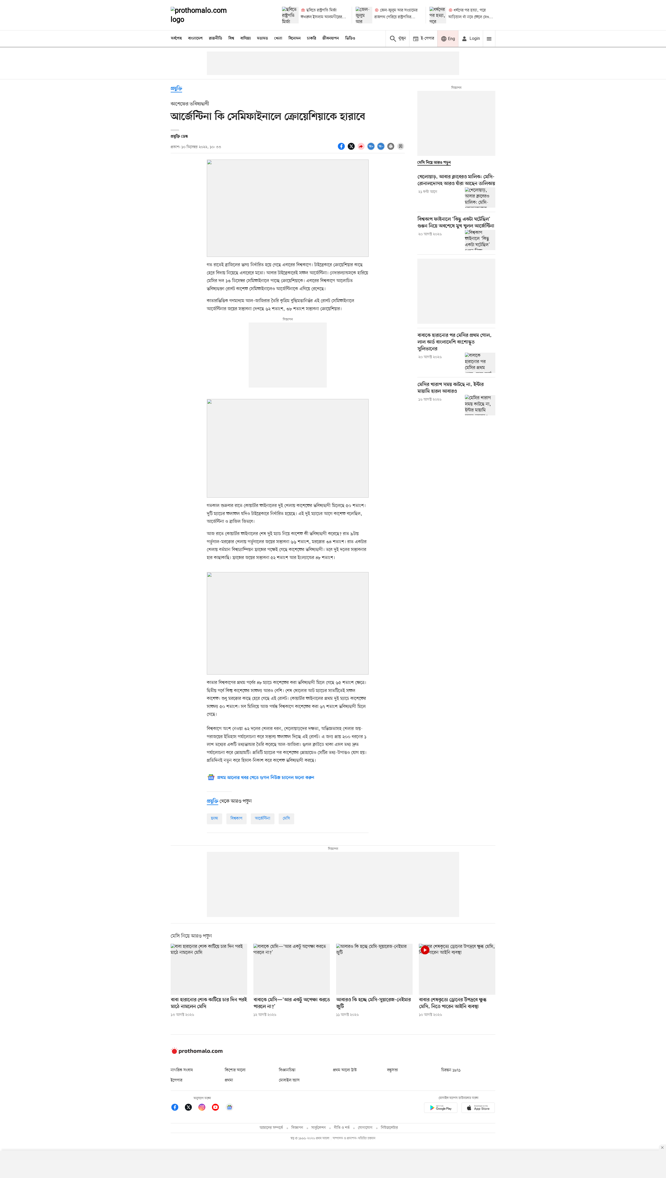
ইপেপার (176, 1080)
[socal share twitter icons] (352, 149)
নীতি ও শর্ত (342, 1127)
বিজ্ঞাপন (297, 1127)
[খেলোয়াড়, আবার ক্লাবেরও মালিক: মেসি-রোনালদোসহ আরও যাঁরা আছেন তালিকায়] (480, 197)
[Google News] (229, 1108)
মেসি (286, 818)
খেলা (278, 38)
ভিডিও (350, 38)
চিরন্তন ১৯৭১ (450, 1070)
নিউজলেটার (389, 1127)
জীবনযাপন (330, 38)
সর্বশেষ (176, 38)
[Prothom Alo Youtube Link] (218, 1108)
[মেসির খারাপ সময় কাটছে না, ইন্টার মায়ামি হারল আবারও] (480, 405)
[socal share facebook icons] (342, 149)
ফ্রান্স (214, 818)
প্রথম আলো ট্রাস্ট (345, 1070)
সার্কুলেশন (318, 1127)
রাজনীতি (215, 38)
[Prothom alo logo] (197, 1053)
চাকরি (311, 38)
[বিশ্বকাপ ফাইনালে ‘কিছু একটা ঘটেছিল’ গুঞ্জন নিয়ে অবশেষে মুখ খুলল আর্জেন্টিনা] (480, 240)
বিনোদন (295, 38)
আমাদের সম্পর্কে (271, 1127)
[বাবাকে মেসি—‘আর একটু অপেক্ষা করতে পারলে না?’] (291, 969)
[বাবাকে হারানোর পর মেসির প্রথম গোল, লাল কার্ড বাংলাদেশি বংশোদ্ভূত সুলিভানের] (480, 363)
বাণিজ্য (245, 38)
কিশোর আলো (235, 1070)
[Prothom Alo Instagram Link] (204, 1108)
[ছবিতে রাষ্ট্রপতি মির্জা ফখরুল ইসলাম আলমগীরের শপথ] (290, 15)
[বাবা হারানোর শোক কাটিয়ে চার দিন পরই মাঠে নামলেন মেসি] (209, 969)
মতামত (262, 38)
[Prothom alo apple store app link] (478, 1108)
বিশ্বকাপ (236, 818)
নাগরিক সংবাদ (182, 1070)
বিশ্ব (231, 38)
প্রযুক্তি (176, 89)
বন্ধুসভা (392, 1070)
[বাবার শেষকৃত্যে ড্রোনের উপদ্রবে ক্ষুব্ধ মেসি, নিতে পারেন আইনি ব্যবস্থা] (457, 969)
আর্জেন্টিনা (262, 818)
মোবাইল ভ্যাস (289, 1080)
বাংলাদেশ (195, 38)
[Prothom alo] (206, 15)
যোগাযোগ (365, 1127)
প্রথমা (229, 1080)
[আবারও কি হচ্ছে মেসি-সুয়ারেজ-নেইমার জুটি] (374, 969)
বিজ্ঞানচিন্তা (287, 1070)
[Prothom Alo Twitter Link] (191, 1108)
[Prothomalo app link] (441, 1108)
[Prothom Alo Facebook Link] (177, 1108)
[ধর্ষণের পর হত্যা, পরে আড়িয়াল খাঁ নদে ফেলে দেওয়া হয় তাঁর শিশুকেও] (438, 15)
